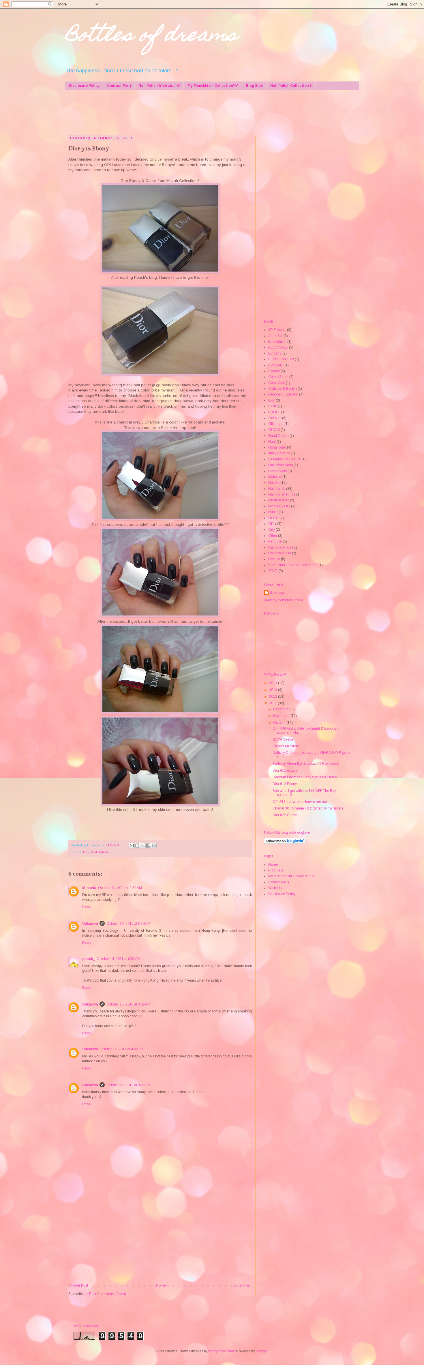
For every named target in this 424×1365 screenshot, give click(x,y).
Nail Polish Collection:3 (291, 86)
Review (274, 559)
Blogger (262, 1351)
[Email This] (132, 845)
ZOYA (273, 571)
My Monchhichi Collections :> (291, 876)
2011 (273, 703)
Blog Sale (254, 86)
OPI (271, 524)
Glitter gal (276, 424)
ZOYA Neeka (283, 739)
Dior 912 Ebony (285, 784)
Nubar (273, 512)
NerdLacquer (278, 500)
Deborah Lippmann (283, 394)
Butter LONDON (281, 359)
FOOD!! (274, 412)
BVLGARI (276, 365)
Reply (86, 907)
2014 (273, 683)
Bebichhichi (277, 342)
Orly (271, 530)
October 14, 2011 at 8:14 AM (128, 924)
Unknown (90, 924)
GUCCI (274, 430)
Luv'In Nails (277, 471)
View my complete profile (283, 600)
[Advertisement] (179, 112)
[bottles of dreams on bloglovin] (284, 843)
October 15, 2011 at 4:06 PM (122, 1049)
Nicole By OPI (279, 506)
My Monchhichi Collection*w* (212, 86)
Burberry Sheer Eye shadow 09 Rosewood (306, 764)
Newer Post (79, 1285)
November (281, 716)
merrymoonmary (221, 1351)
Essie (272, 406)
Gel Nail (274, 418)
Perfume (275, 541)
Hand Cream (278, 436)
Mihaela (89, 888)
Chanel (274, 371)
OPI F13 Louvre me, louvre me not (300, 802)
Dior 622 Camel (285, 815)
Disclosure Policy (84, 86)
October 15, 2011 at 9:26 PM (128, 1085)
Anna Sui (275, 336)
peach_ (88, 959)
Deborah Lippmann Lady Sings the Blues (305, 777)
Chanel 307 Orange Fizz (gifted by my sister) (308, 808)
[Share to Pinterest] (154, 845)
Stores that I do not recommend (293, 565)
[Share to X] (143, 845)
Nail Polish (99, 852)
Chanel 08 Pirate (286, 746)
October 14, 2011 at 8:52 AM (118, 959)
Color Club (276, 383)
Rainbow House (280, 547)
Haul (272, 442)
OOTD (273, 518)
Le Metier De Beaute (284, 459)
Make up (275, 477)
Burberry (275, 353)
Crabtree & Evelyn (282, 389)
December (281, 709)
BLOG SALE (278, 347)
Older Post (242, 1285)
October (279, 723)
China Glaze (278, 377)
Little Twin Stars (280, 465)
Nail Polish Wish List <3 (159, 86)
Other (272, 536)
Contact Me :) (119, 86)
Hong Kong (277, 447)
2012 (273, 696)
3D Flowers (277, 330)
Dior (86, 852)
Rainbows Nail (279, 553)
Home (161, 1285)
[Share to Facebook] (148, 845)
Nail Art (273, 483)
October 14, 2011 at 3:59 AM (120, 888)
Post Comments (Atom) (107, 1294)
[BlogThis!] (137, 845)
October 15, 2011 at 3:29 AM (128, 1004)
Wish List (275, 888)
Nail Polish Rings (281, 494)
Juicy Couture (279, 453)
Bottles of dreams (151, 36)
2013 (273, 690)
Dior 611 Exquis (285, 771)
